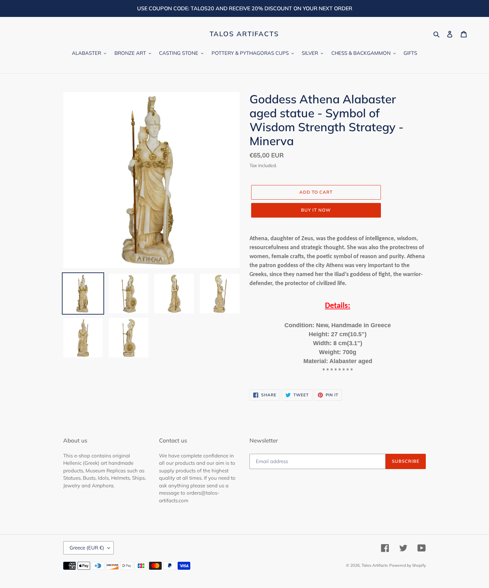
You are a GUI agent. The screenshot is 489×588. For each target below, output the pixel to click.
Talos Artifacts (244, 34)
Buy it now (316, 210)
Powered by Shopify (407, 565)
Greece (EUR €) (87, 547)
